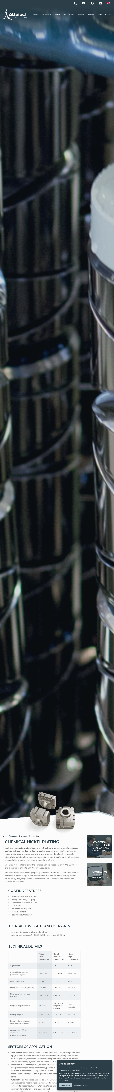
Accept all (65, 1085)
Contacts (108, 14)
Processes (45, 14)
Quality (57, 14)
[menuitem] (35, 14)
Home (35, 14)
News (100, 14)
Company (80, 14)
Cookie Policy (74, 1074)
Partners (91, 14)
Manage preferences (80, 1085)
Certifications (68, 14)
